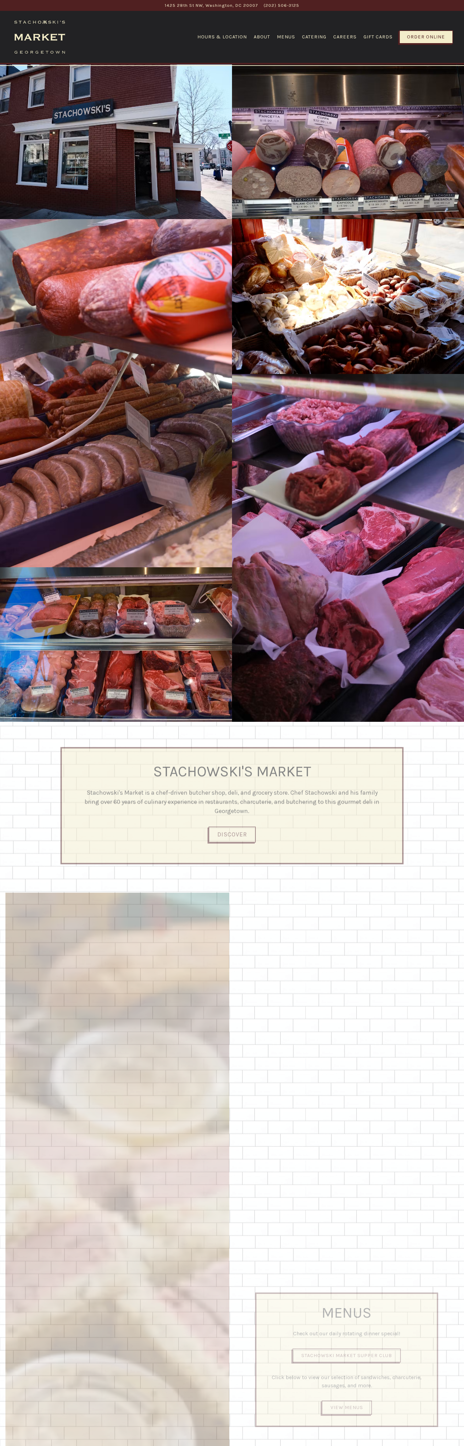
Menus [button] (286, 37)
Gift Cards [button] (378, 37)
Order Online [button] (426, 37)
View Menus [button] (347, 1403)
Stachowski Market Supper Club (346, 1351)
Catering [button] (314, 37)
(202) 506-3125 (281, 5)
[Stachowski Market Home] (40, 36)
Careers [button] (345, 37)
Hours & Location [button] (222, 37)
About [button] (262, 37)
